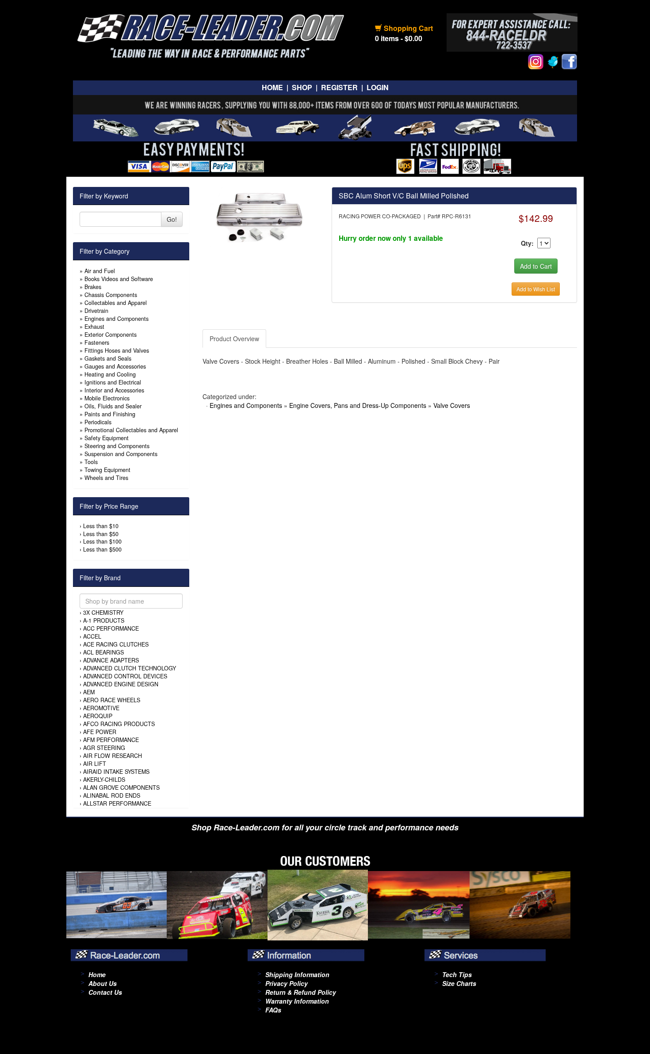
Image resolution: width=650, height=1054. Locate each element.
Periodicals (97, 422)
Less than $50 (101, 534)
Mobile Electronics (107, 398)
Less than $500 (102, 549)
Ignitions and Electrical (112, 382)
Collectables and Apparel (115, 303)
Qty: (527, 243)
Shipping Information (297, 974)
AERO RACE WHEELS (111, 700)
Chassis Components (110, 295)
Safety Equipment (106, 438)
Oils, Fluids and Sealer (112, 406)
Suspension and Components (120, 454)
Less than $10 (101, 526)
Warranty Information (297, 1001)
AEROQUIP (97, 716)
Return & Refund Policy (300, 992)
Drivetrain (96, 311)
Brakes (92, 287)
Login (378, 87)
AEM (89, 692)
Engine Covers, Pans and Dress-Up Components (357, 405)
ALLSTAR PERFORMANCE (117, 803)
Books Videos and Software (118, 279)
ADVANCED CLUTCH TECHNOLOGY (129, 668)
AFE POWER (99, 732)
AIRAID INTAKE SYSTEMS (116, 772)
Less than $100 (102, 541)
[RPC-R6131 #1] (260, 215)
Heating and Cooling (110, 374)
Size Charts (459, 983)
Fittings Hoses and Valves (116, 350)
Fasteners (96, 342)
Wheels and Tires (106, 478)
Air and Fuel (99, 271)
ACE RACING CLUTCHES (116, 644)
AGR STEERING (104, 748)
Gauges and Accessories (115, 366)
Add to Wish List (535, 289)
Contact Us (105, 992)
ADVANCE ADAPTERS (111, 660)
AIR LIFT (94, 764)
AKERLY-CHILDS (104, 780)
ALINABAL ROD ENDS (111, 795)
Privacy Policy (286, 983)
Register (339, 87)
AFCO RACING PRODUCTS (119, 724)
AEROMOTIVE (101, 708)
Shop (302, 87)
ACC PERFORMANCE (111, 628)
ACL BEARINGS (103, 652)
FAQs (273, 1009)
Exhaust (94, 327)
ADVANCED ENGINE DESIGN (120, 684)
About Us (102, 983)
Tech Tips (457, 974)
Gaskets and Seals (107, 358)
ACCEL (92, 636)
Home (272, 87)
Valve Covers (451, 405)
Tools (91, 462)
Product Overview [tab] (234, 338)
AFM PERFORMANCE (111, 740)
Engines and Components (116, 319)
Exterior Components (110, 335)
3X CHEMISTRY (103, 612)
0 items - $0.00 (398, 38)
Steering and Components (116, 446)
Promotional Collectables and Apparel (131, 430)
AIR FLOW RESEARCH (112, 756)
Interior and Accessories (114, 390)
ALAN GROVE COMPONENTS (121, 787)
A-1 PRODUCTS (103, 620)
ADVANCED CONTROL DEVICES (125, 676)
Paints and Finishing (109, 414)
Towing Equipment (107, 470)
